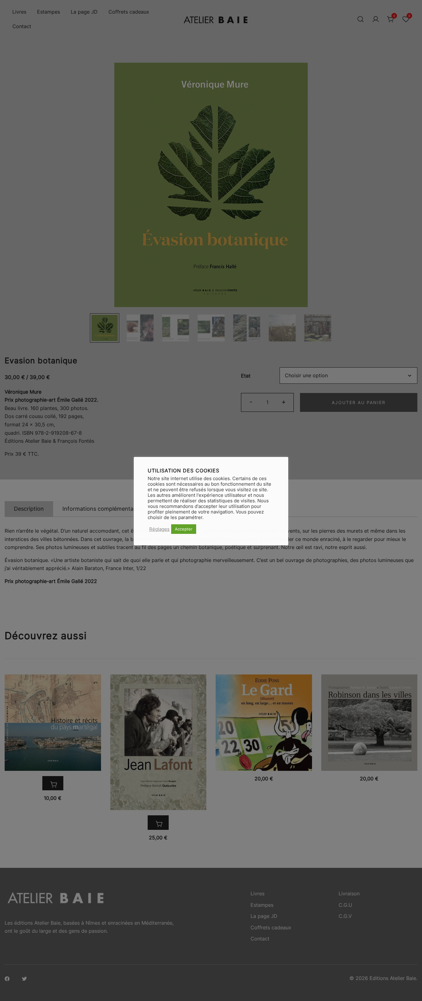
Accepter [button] (183, 528)
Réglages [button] (159, 529)
